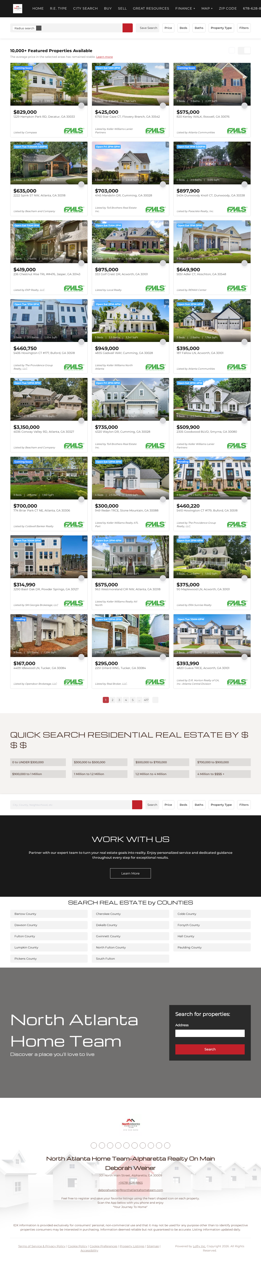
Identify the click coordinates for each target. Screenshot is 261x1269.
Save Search (148, 28)
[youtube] (135, 1145)
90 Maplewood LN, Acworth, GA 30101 (203, 589)
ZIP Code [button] (228, 8)
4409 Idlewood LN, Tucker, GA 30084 (39, 668)
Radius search (24, 28)
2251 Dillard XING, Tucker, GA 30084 (120, 668)
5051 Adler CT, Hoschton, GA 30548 (201, 274)
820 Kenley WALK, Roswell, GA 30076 (203, 116)
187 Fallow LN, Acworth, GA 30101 (200, 353)
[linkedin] (102, 1145)
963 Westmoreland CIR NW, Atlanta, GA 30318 (127, 589)
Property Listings (132, 1246)
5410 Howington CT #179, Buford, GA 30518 (207, 510)
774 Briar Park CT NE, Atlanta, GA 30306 (41, 510)
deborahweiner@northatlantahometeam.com (130, 1190)
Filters (244, 28)
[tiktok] (143, 1145)
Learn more (104, 57)
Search (152, 805)
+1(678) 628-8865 (130, 1183)
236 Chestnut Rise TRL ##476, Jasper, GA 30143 (46, 274)
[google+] (167, 1145)
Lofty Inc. (199, 1246)
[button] (17, 8)
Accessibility (89, 1250)
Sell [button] (122, 8)
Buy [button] (108, 8)
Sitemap (153, 1246)
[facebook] (94, 1145)
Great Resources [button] (151, 8)
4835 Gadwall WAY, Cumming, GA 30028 (124, 353)
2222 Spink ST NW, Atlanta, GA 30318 (39, 195)
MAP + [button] (207, 8)
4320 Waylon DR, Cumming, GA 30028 (122, 432)
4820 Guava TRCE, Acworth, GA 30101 (203, 668)
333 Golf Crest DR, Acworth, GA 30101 (121, 274)
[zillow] (118, 1145)
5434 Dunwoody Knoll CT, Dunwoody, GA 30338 (211, 195)
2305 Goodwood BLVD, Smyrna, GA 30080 (207, 432)
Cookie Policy (77, 1246)
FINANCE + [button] (185, 8)
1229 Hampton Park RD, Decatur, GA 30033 (44, 116)
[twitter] (110, 1145)
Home (38, 8)
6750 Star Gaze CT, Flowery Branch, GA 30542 (127, 116)
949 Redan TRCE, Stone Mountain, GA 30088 (126, 510)
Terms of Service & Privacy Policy (41, 1246)
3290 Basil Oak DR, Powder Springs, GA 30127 (46, 589)
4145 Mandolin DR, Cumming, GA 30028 (123, 195)
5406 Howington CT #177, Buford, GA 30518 (44, 353)
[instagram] (126, 1145)
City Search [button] (85, 8)
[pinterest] (159, 1145)
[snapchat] (151, 1145)
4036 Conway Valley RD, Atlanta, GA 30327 (43, 432)
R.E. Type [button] (58, 8)
